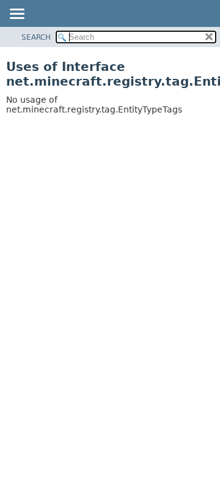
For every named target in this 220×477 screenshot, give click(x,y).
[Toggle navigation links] (16, 14)
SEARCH (36, 37)
